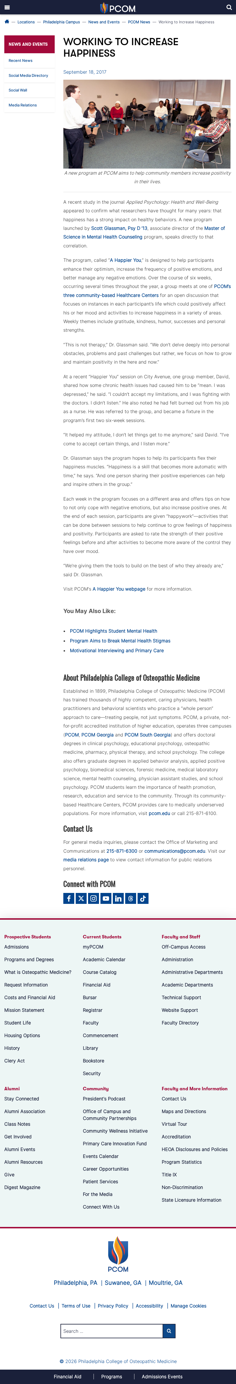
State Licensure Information (191, 1200)
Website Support (180, 1010)
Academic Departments (187, 985)
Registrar (92, 1010)
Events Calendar (101, 1156)
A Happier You (125, 260)
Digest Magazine (22, 1187)
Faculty (91, 1023)
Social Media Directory (28, 75)
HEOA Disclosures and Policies (195, 1149)
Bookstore (93, 1061)
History (12, 1048)
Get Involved (18, 1136)
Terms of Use (76, 1306)
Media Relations (23, 105)
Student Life (17, 1023)
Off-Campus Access (183, 947)
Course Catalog (100, 972)
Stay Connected (21, 1099)
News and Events (104, 22)
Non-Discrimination (182, 1187)
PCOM (72, 735)
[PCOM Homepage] (118, 1253)
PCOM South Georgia (148, 735)
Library (90, 1048)
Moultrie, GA (165, 1282)
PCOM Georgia (97, 735)
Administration (177, 959)
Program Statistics (182, 1162)
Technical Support (181, 997)
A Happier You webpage (119, 589)
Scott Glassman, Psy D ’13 (119, 228)
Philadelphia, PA (75, 1282)
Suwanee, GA (123, 1282)
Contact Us (174, 1099)
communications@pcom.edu (174, 851)
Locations (26, 22)
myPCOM (93, 947)
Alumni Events (19, 1149)
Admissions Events (162, 1376)
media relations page (86, 859)
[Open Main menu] (7, 7)
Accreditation (176, 1136)
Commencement (100, 1035)
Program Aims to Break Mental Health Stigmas (120, 641)
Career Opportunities (106, 1169)
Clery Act (14, 1061)
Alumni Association (24, 1111)
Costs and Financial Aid (29, 997)
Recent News (21, 60)
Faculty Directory (180, 1023)
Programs (111, 1376)
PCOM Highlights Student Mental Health (113, 631)
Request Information (26, 985)
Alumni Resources (23, 1162)
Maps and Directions (184, 1111)
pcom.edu (159, 813)
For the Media (98, 1194)
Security (92, 1073)
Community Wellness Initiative (115, 1131)
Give (9, 1174)
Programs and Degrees (29, 959)
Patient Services (100, 1181)
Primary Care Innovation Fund (115, 1143)
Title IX (169, 1174)
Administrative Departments (192, 972)
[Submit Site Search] (169, 1331)
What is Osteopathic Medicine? (37, 972)
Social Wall (18, 90)
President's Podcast (104, 1099)
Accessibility (149, 1306)
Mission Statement (24, 1010)
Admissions (16, 947)
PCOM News (139, 22)
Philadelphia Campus (61, 22)
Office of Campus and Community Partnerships (109, 1114)
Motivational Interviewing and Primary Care (117, 650)
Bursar (90, 997)
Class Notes (17, 1124)
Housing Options (22, 1035)
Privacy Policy (113, 1306)
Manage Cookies (188, 1306)
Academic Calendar (104, 959)
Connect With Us (101, 1207)
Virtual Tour (174, 1124)
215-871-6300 (121, 851)
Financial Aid (97, 985)
